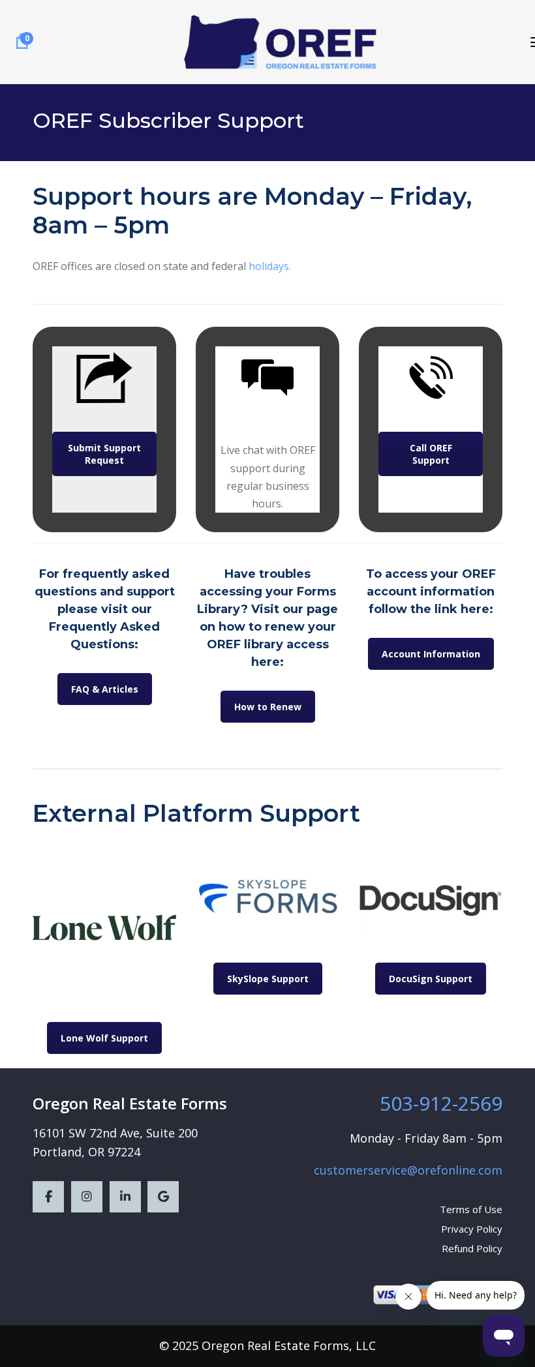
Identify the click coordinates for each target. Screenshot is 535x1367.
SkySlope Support (268, 978)
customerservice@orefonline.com (408, 1170)
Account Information (431, 654)
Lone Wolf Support (104, 1038)
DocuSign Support (430, 978)
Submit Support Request (104, 454)
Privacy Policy (471, 1228)
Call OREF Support (431, 454)
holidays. (270, 266)
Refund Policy (472, 1248)
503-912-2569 (441, 1103)
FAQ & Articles (104, 689)
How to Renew (267, 706)
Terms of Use (471, 1209)
